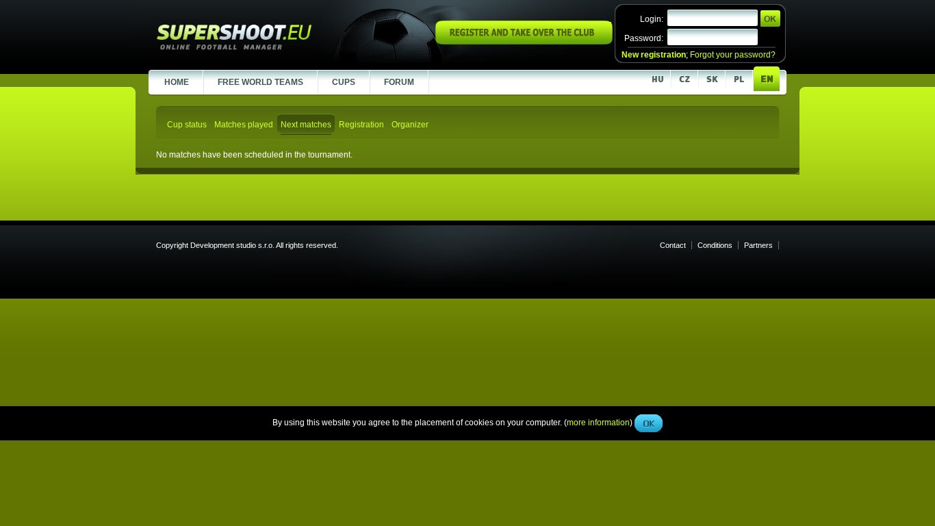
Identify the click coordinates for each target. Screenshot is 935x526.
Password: (643, 38)
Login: (651, 19)
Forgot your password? (733, 55)
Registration (361, 124)
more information (598, 307)
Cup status (187, 124)
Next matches (306, 124)
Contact (673, 245)
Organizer (410, 124)
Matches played (243, 124)
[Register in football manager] (524, 42)
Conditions (714, 245)
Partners (758, 245)
